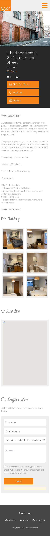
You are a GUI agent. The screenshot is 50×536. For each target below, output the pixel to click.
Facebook (12, 520)
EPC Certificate (21, 84)
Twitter (25, 520)
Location (16, 92)
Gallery (16, 100)
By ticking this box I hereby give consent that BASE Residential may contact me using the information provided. (24, 469)
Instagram (40, 520)
